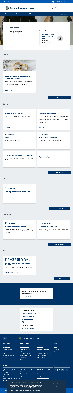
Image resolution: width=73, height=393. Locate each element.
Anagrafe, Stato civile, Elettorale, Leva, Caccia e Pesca (48, 36)
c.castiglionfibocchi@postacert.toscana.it (11, 378)
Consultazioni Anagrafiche (47, 113)
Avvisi (55, 351)
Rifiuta (55, 383)
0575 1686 (7, 372)
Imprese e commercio (41, 357)
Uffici (4, 351)
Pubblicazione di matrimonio (48, 137)
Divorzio (7, 137)
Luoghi (55, 360)
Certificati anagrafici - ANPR (14, 113)
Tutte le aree (62, 279)
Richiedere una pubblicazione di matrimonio (19, 155)
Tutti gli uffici (59, 208)
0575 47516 (7, 374)
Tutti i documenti (59, 244)
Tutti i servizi (59, 172)
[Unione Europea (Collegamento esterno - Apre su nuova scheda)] (9, 338)
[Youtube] (52, 8)
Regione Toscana (7, 1)
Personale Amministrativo (8, 355)
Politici (4, 353)
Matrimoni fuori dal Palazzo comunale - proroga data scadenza (18, 77)
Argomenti (16, 27)
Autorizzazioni (23, 351)
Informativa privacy (41, 374)
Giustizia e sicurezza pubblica (43, 349)
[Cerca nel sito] (67, 7)
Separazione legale (45, 157)
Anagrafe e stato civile (25, 349)
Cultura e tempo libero (41, 355)
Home (11, 27)
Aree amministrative (7, 349)
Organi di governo (6, 347)
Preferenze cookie (36, 390)
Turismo (22, 359)
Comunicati (56, 349)
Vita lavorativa (40, 347)
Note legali (39, 376)
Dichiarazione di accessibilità (43, 378)
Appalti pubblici (23, 357)
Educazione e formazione (25, 353)
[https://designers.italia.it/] (62, 370)
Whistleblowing (40, 372)
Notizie (55, 347)
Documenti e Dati (6, 357)
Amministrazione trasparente (43, 369)
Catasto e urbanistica (24, 347)
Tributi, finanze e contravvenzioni (44, 353)
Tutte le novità (59, 98)
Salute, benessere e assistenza (26, 355)
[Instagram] (54, 8)
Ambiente (39, 351)
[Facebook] (49, 8)
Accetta (55, 386)
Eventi (55, 362)
